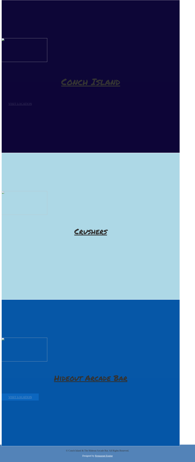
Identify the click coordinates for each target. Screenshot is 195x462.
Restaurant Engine (104, 456)
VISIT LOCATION (20, 103)
